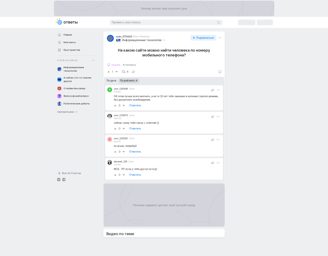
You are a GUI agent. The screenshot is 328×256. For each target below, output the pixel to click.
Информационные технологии (142, 40)
